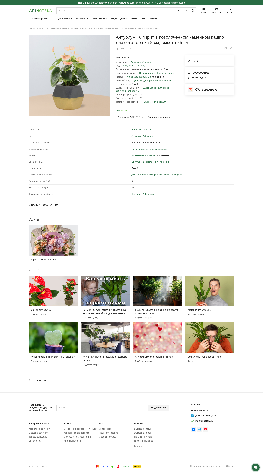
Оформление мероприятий (78, 437)
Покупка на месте (143, 437)
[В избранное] (225, 48)
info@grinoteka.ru (203, 421)
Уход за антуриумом (41, 310)
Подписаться (158, 407)
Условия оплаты (142, 429)
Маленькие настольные (139, 77)
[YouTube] (205, 429)
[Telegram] (199, 429)
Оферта (230, 466)
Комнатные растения (39, 429)
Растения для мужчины (199, 310)
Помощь (138, 423)
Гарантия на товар (143, 441)
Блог (101, 423)
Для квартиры (150, 88)
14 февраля (160, 102)
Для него (148, 102)
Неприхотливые (147, 73)
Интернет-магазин (39, 423)
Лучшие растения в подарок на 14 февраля (53, 357)
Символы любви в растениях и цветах (154, 357)
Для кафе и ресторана (158, 175)
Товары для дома (38, 437)
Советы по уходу (107, 437)
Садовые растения (38, 433)
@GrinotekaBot (202, 415)
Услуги (67, 423)
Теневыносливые (166, 73)
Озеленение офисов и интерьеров (81, 429)
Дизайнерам (35, 441)
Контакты (139, 446)
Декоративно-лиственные (157, 80)
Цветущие (138, 80)
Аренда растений (73, 441)
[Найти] (192, 10)
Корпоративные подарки (43, 259)
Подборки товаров (108, 433)
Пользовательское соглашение (206, 466)
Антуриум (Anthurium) (134, 66)
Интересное (105, 429)
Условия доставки (143, 433)
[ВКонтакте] (193, 429)
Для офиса (133, 91)
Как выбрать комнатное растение (204, 357)
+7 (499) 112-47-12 (199, 410)
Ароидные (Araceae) (141, 62)
